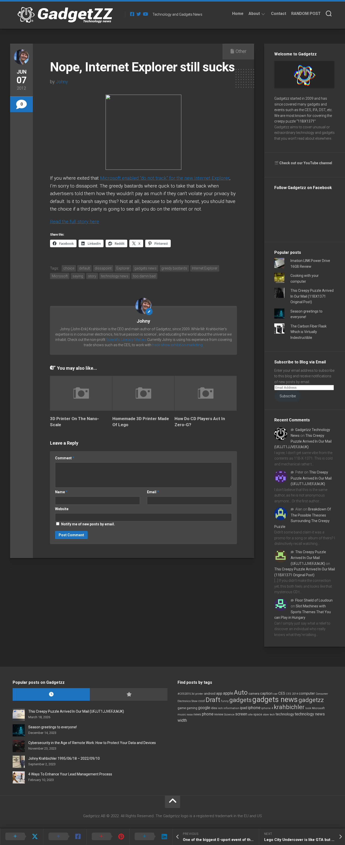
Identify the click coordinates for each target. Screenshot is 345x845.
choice (68, 268)
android (209, 693)
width (182, 720)
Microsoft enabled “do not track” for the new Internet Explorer (164, 178)
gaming (192, 708)
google (204, 707)
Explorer (123, 268)
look (308, 708)
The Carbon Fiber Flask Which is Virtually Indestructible (308, 332)
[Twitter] (138, 14)
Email (153, 492)
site (250, 714)
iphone (254, 707)
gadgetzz (311, 700)
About (254, 13)
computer (307, 693)
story (92, 276)
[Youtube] (145, 14)
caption (266, 693)
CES (281, 693)
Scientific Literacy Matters (126, 340)
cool (201, 701)
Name (61, 492)
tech (272, 714)
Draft (213, 700)
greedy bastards (174, 268)
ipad (243, 708)
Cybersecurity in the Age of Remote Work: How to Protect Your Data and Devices (92, 743)
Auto (241, 692)
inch (220, 708)
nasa (190, 714)
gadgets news (145, 268)
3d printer (197, 693)
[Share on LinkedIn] (151, 837)
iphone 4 (267, 708)
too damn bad (144, 276)
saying (77, 276)
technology (285, 714)
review (218, 714)
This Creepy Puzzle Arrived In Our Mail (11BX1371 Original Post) (312, 296)
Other (241, 51)
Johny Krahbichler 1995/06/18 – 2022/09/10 (64, 758)
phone (207, 713)
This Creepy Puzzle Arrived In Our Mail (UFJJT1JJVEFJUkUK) (303, 441)
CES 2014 (292, 693)
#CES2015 (184, 693)
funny (225, 701)
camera (254, 693)
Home (237, 13)
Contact (278, 13)
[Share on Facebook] (64, 837)
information (231, 708)
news (197, 714)
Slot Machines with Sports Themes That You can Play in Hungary (302, 612)
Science (229, 714)
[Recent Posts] (51, 694)
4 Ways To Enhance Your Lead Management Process (70, 774)
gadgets (240, 700)
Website (61, 509)
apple (228, 693)
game (182, 708)
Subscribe (288, 396)
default (84, 268)
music (182, 714)
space (257, 714)
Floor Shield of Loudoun (314, 600)
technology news (114, 276)
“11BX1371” (306, 121)
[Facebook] (132, 14)
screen (241, 714)
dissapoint (103, 268)
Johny (62, 81)
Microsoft (60, 276)
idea (214, 708)
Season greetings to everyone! (52, 727)
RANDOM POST (306, 13)
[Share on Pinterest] (108, 837)
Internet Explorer (204, 268)
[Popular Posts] (128, 694)
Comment (64, 458)
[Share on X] (21, 837)
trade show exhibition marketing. (177, 345)
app (219, 693)
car (275, 693)
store (266, 714)
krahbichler (289, 707)
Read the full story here (74, 221)
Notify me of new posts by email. (88, 524)
